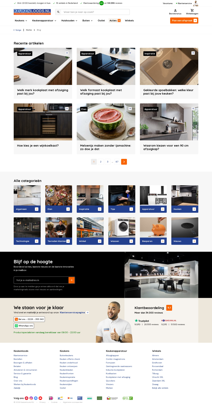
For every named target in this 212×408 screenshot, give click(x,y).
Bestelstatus (175, 13)
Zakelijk (17, 388)
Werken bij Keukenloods (25, 384)
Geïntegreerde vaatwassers (119, 366)
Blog (16, 377)
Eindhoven (157, 362)
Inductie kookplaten (115, 370)
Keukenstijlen (66, 384)
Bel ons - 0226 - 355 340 (31, 319)
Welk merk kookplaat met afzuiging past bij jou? (42, 91)
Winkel (82, 241)
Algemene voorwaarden (72, 402)
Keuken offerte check (70, 359)
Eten (50, 209)
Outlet (101, 20)
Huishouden (67, 20)
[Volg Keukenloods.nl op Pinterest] (26, 398)
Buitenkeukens (66, 355)
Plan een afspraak (182, 20)
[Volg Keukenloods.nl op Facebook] (35, 398)
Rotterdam (157, 370)
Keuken (177, 209)
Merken (109, 388)
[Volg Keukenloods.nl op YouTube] (40, 398)
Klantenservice (185, 3)
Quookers (110, 380)
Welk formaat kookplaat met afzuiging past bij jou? (101, 91)
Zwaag (155, 384)
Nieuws (177, 241)
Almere (155, 355)
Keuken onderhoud (69, 362)
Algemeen (21, 209)
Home (29, 30)
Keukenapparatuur (42, 20)
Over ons (18, 380)
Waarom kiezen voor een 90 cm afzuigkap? (165, 147)
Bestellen (18, 359)
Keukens (19, 20)
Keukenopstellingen (69, 380)
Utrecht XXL (157, 377)
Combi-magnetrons (115, 359)
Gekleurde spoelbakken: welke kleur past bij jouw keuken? (168, 91)
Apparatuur (148, 209)
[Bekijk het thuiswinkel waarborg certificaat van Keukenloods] (112, 398)
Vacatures (168, 3)
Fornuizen (110, 362)
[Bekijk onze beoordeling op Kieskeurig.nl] (174, 320)
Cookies (54, 402)
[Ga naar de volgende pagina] (124, 162)
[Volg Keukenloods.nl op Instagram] (31, 398)
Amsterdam (157, 359)
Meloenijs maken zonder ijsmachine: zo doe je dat (105, 147)
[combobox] (92, 12)
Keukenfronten (67, 373)
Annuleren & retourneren (25, 370)
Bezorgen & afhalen (23, 362)
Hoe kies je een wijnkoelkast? (38, 145)
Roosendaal (157, 366)
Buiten (86, 20)
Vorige (18, 30)
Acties (113, 20)
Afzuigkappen (112, 355)
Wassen (115, 241)
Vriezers (109, 384)
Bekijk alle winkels (160, 388)
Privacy (43, 402)
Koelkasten (111, 373)
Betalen (17, 366)
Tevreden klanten (57, 241)
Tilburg (155, 373)
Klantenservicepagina (72, 312)
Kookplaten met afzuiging (118, 377)
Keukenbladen (66, 370)
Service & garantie (22, 373)
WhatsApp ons (26, 325)
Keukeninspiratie (67, 377)
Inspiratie (84, 209)
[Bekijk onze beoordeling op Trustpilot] (148, 320)
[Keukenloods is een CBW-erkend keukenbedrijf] (127, 398)
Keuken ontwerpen (68, 366)
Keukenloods (21, 351)
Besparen (147, 241)
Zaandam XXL (158, 380)
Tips (113, 209)
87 (117, 161)
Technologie (22, 241)
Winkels (129, 20)
